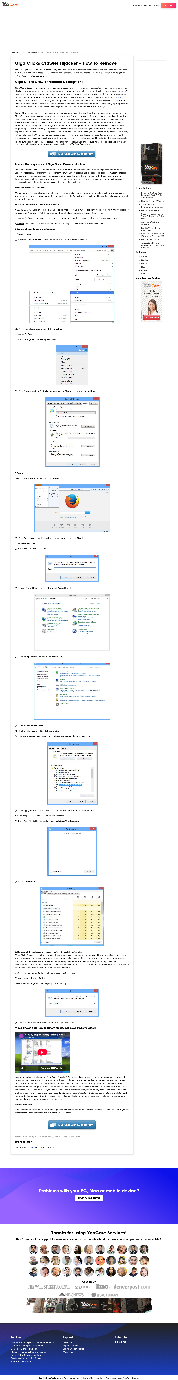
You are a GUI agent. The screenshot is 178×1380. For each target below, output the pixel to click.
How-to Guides (88, 1378)
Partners (96, 1378)
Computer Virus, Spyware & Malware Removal (32, 1342)
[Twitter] (120, 1342)
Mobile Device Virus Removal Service (28, 1352)
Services (136, 5)
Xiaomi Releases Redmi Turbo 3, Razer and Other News (152, 216)
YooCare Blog (31, 52)
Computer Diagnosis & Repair (24, 1348)
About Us (79, 1378)
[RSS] (124, 1342)
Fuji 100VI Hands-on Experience (150, 229)
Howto (144, 263)
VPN (143, 274)
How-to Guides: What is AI (153, 201)
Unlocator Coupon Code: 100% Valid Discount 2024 (153, 234)
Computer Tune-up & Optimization (27, 1345)
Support (114, 1378)
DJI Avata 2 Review (150, 210)
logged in (31, 1147)
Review (144, 270)
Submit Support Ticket (73, 1348)
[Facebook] (116, 1342)
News (143, 267)
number (120, 91)
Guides (144, 260)
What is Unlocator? (150, 239)
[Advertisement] (89, 29)
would (120, 97)
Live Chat (168, 5)
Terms (129, 1378)
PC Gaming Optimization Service (26, 1358)
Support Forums (70, 1345)
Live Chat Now (89, 1198)
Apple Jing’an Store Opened (150, 223)
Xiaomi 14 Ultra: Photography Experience (152, 205)
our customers (145, 1239)
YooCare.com (16, 52)
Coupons (145, 256)
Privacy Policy (122, 1378)
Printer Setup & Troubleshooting (26, 1355)
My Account (68, 1352)
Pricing (155, 5)
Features (147, 5)
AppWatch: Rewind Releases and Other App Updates (152, 245)
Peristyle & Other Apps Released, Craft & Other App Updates (152, 195)
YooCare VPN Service (21, 1361)
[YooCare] (10, 5)
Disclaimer (135, 1378)
